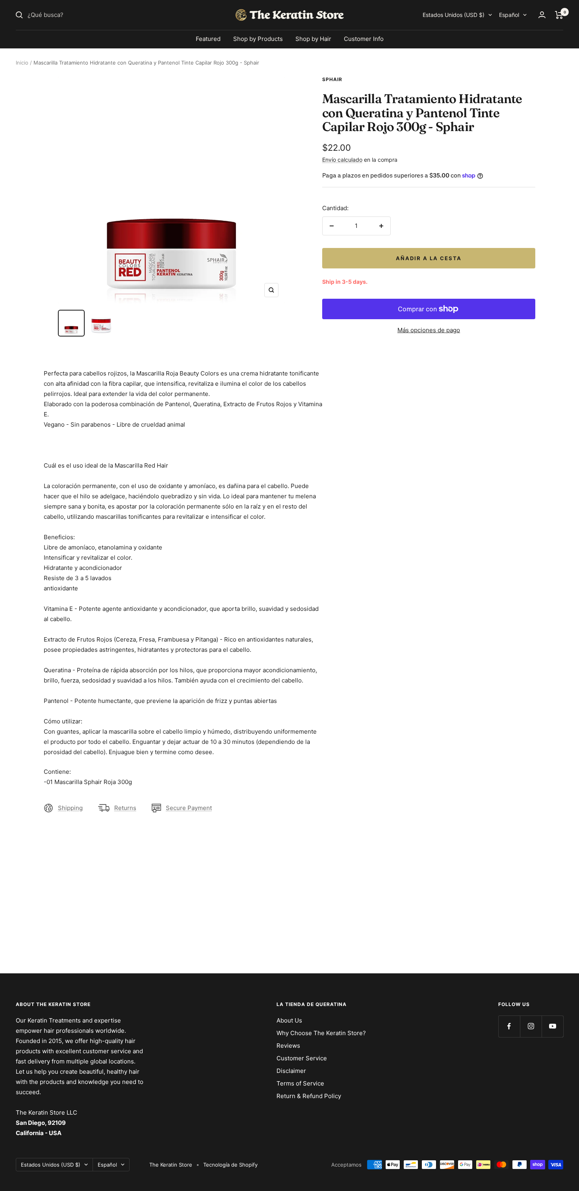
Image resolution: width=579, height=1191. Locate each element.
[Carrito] (559, 15)
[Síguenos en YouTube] (552, 1026)
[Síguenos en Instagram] (531, 1026)
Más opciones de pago (428, 330)
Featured (208, 39)
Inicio (22, 62)
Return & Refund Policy (309, 1096)
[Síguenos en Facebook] (509, 1026)
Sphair (332, 79)
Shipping (70, 808)
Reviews (288, 1045)
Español (509, 14)
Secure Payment (189, 808)
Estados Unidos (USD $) (453, 14)
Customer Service (302, 1058)
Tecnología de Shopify (230, 1164)
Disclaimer (291, 1070)
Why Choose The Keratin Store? (321, 1033)
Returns (125, 808)
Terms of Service (300, 1083)
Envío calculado (342, 159)
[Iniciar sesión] (542, 14)
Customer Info (364, 39)
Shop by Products (258, 39)
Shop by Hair (313, 39)
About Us (289, 1020)
